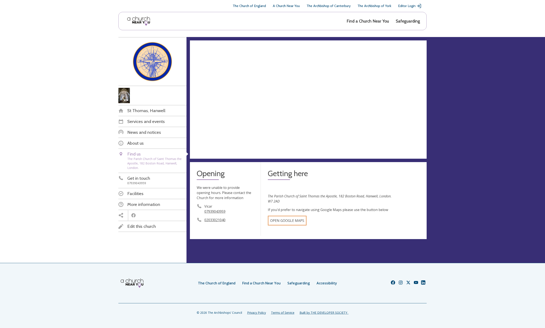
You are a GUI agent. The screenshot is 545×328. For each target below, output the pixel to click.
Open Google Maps (287, 220)
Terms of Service (282, 313)
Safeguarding (408, 21)
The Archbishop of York (374, 6)
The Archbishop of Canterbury (329, 6)
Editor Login (407, 6)
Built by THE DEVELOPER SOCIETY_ (324, 313)
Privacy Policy (256, 313)
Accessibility (327, 283)
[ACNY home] (138, 21)
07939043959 (214, 211)
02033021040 (214, 220)
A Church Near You (286, 6)
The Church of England (249, 6)
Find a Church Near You (368, 21)
